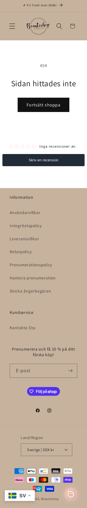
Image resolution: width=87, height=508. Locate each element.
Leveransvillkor (24, 238)
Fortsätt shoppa (43, 105)
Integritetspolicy (26, 225)
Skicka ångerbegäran (30, 291)
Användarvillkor (25, 212)
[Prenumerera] (70, 371)
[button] (12, 26)
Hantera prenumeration (33, 278)
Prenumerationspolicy (31, 264)
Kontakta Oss (23, 327)
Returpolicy (21, 251)
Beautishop (50, 499)
